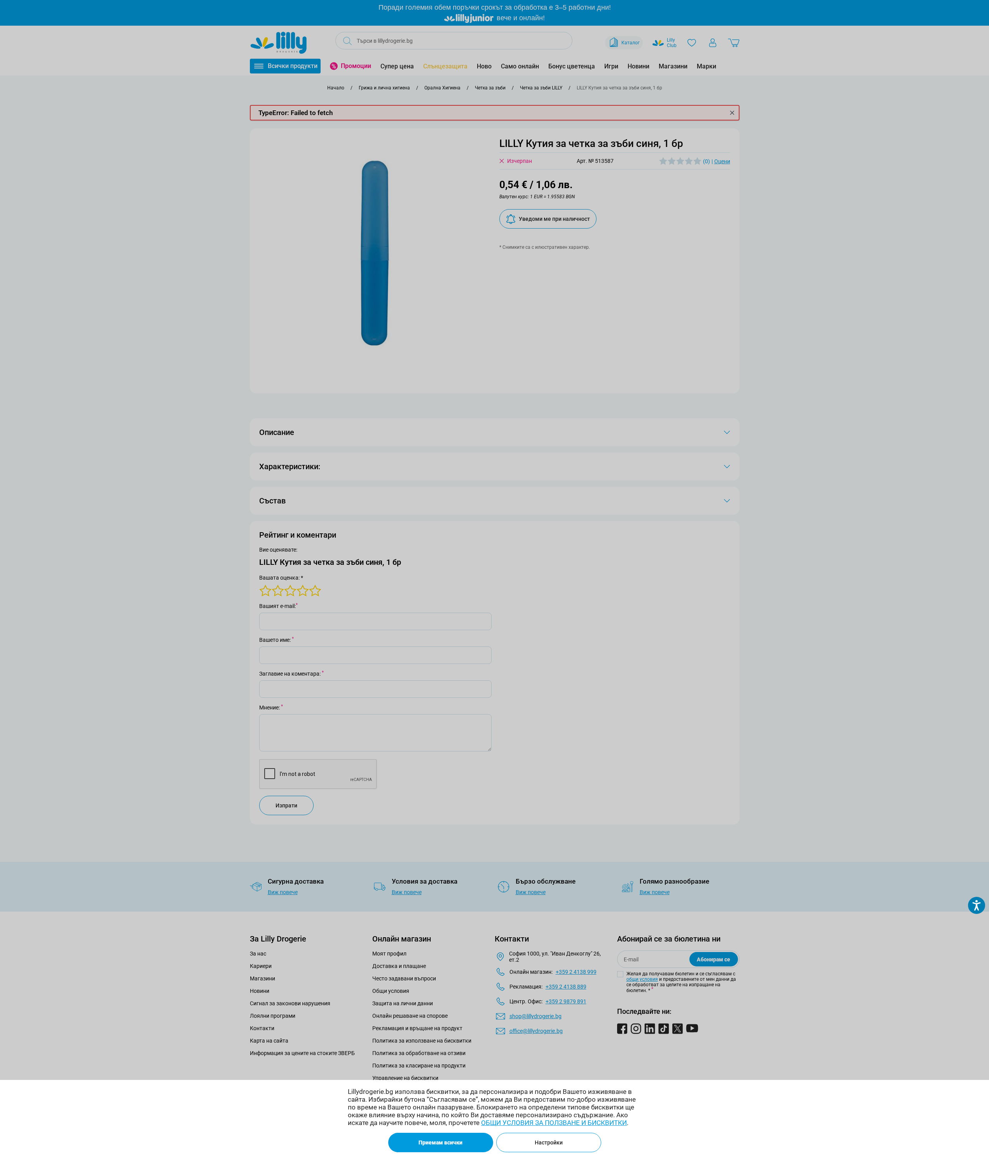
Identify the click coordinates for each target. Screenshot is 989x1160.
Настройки (549, 1142)
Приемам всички (440, 1142)
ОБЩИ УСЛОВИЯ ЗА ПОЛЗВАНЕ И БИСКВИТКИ (554, 1123)
